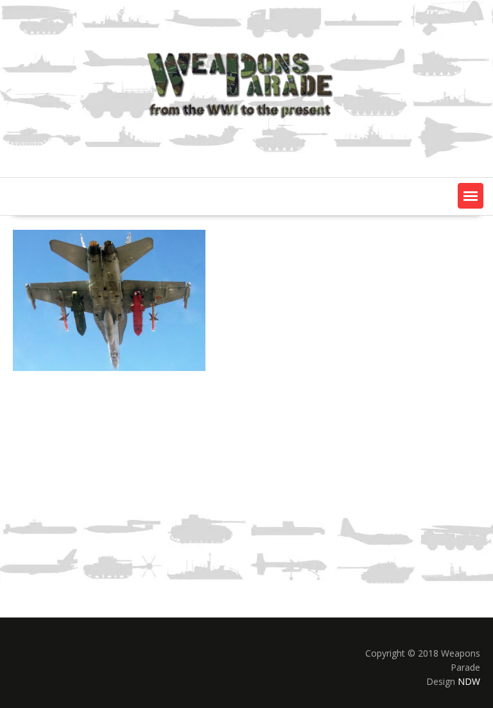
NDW (469, 681)
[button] (470, 196)
